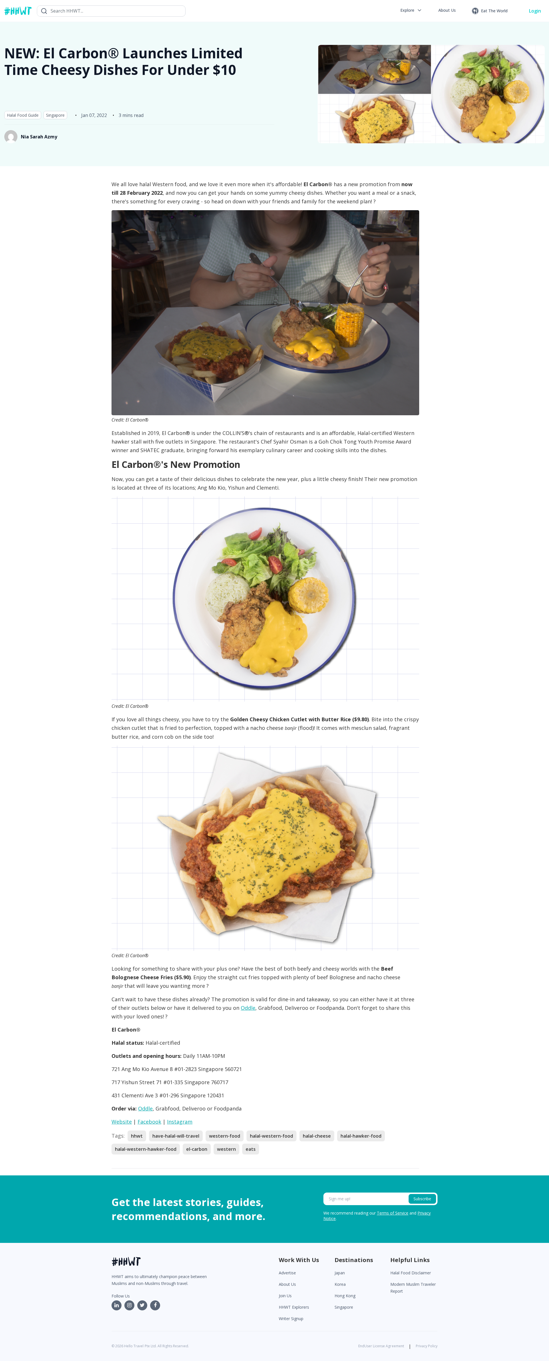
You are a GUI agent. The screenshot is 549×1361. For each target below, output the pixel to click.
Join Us (285, 1295)
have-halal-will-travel (175, 1136)
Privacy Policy (426, 1346)
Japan (340, 1272)
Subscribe (422, 1198)
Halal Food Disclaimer (410, 1272)
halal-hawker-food (361, 1136)
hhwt (137, 1136)
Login (535, 11)
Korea (340, 1284)
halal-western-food (271, 1136)
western (226, 1149)
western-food (224, 1136)
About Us (287, 1284)
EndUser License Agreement (381, 1346)
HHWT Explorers (294, 1307)
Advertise (287, 1272)
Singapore (55, 115)
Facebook (149, 1121)
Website (122, 1121)
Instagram (179, 1121)
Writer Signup (291, 1318)
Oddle (248, 1007)
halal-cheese (317, 1136)
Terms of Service (392, 1213)
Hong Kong (345, 1295)
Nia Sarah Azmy (39, 137)
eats (251, 1149)
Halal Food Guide (23, 115)
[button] (411, 10)
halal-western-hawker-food (145, 1149)
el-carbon (196, 1149)
